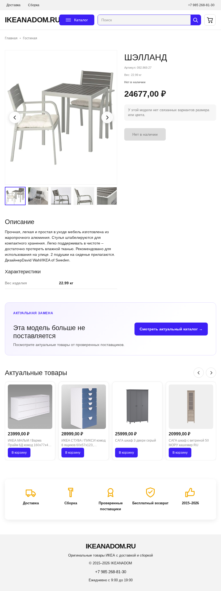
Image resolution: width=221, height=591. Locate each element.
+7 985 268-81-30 (201, 5)
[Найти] (196, 20)
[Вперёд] (211, 373)
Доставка (13, 5)
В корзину (19, 452)
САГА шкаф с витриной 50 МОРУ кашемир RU (189, 443)
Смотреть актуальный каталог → (171, 329)
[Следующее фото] (107, 117)
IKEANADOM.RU (30, 20)
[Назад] (199, 373)
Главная (11, 38)
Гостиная (30, 38)
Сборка (33, 5)
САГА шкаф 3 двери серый (135, 440)
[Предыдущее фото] (15, 117)
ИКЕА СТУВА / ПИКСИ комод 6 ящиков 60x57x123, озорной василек (83, 443)
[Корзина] (210, 20)
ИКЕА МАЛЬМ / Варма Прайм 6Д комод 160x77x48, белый (29, 443)
